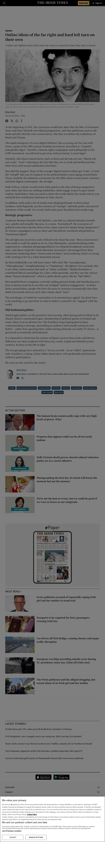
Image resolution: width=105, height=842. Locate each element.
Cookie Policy (32, 814)
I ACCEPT (12, 837)
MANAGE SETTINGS (36, 837)
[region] (52, 819)
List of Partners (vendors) (12, 831)
